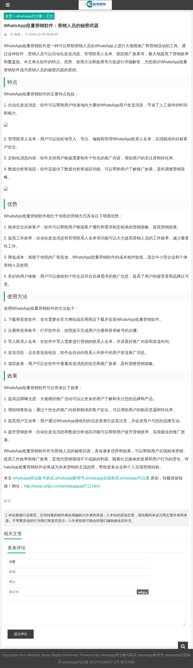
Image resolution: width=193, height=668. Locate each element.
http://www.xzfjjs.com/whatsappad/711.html (62, 486)
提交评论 (20, 634)
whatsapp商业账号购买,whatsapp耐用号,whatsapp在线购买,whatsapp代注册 (81, 478)
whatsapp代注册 (29, 16)
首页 (8, 16)
